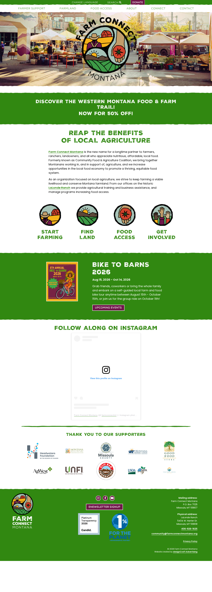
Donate (137, 2)
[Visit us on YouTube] (112, 498)
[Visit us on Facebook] (105, 498)
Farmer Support (31, 8)
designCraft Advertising (185, 551)
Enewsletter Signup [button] (104, 506)
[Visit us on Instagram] (98, 498)
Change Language (85, 2)
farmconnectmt (109, 415)
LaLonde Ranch (59, 188)
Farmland (68, 8)
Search (113, 2)
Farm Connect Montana (66, 152)
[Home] (106, 49)
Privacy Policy (190, 541)
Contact (187, 8)
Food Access (101, 8)
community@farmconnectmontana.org (174, 533)
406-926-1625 (189, 528)
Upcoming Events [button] (108, 307)
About (131, 8)
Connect (158, 8)
